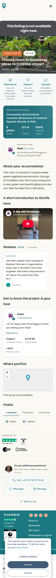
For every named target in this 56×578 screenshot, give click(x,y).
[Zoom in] (7, 372)
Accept (28, 564)
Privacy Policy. (21, 547)
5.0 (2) (31, 53)
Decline (28, 573)
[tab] (11, 412)
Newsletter (34, 525)
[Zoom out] (7, 377)
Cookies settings (28, 556)
